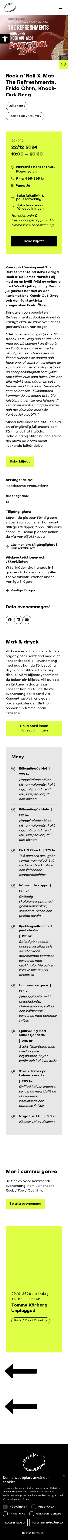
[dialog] (34, 1506)
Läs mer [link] (26, 1499)
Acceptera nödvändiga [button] (47, 1522)
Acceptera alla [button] (15, 1522)
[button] (10, 620)
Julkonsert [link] (16, 106)
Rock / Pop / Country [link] (24, 116)
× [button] (63, 1475)
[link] (5, 39)
